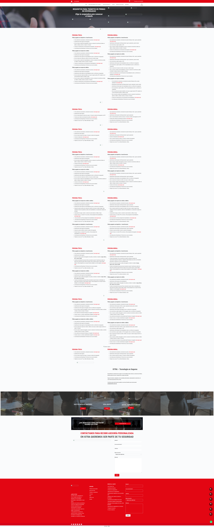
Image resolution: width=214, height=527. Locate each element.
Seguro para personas (106, 4)
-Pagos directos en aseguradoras (113, 491)
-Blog (90, 495)
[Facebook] (71, 524)
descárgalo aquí (96, 39)
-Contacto (91, 494)
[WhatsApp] (79, 524)
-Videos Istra (91, 497)
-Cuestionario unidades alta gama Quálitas (114, 501)
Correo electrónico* (118, 444)
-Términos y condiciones (93, 492)
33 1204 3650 (76, 1)
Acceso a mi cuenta (138, 1)
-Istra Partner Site (110, 486)
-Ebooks (90, 499)
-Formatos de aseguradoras (112, 489)
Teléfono (116, 448)
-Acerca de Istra (92, 490)
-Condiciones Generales (111, 488)
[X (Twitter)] (75, 524)
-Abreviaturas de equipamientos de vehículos (115, 506)
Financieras (127, 4)
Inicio (86, 4)
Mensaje (116, 457)
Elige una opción (118, 452)
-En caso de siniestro (111, 509)
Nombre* (116, 440)
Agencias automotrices (120, 4)
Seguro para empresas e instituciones (94, 4)
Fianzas (113, 4)
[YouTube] (77, 524)
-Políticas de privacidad (93, 488)
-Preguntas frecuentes (111, 508)
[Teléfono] (71, 1)
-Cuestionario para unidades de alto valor (114, 499)
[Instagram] (73, 524)
